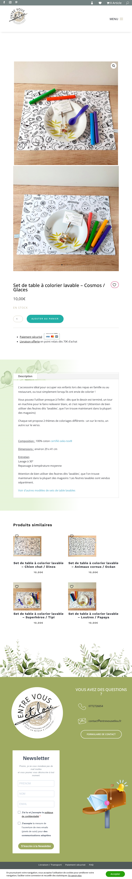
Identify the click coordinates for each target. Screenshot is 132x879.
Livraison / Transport (50, 865)
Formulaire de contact (101, 734)
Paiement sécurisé (75, 865)
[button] (114, 66)
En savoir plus (74, 875)
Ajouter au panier (45, 318)
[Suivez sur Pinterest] (16, 2)
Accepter (115, 873)
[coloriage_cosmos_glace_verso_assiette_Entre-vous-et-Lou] (66, 270)
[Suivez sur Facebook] (4, 2)
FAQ (91, 865)
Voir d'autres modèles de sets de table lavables (46, 490)
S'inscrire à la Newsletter (36, 846)
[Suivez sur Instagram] (10, 2)
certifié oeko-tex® (61, 441)
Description (25, 376)
